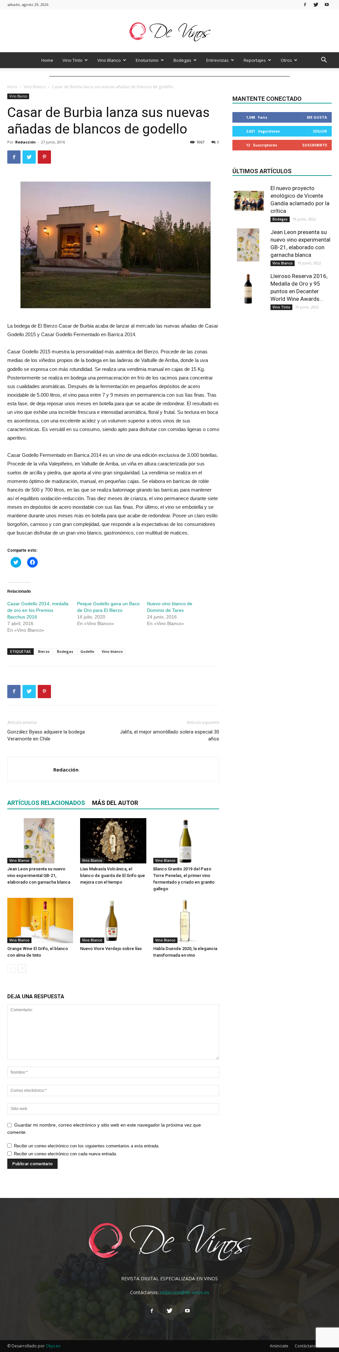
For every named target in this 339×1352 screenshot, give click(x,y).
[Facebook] (305, 4)
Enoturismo (147, 60)
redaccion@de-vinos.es (184, 1292)
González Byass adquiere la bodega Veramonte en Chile (46, 735)
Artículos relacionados (46, 802)
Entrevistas (217, 60)
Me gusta (317, 117)
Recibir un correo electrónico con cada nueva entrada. (65, 1153)
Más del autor (115, 802)
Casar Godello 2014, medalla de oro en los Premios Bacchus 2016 (38, 610)
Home (47, 60)
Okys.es (53, 1346)
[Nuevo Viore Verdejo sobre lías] (113, 920)
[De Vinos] (169, 31)
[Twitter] (316, 4)
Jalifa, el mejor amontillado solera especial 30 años (169, 735)
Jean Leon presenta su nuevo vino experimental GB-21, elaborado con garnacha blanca (38, 875)
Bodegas (182, 60)
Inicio (12, 87)
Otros (286, 60)
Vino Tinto (72, 60)
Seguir (320, 131)
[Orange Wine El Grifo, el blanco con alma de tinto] (40, 920)
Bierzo (44, 651)
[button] (324, 61)
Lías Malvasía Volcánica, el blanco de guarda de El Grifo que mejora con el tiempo (112, 875)
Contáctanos (306, 1346)
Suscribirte (314, 144)
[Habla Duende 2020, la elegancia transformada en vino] (186, 920)
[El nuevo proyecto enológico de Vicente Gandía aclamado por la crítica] (249, 201)
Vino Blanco (109, 60)
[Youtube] (327, 4)
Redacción (25, 141)
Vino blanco (112, 651)
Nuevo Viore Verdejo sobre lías (111, 948)
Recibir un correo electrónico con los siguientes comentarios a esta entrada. (87, 1145)
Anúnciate (279, 1346)
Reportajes (255, 60)
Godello (87, 651)
